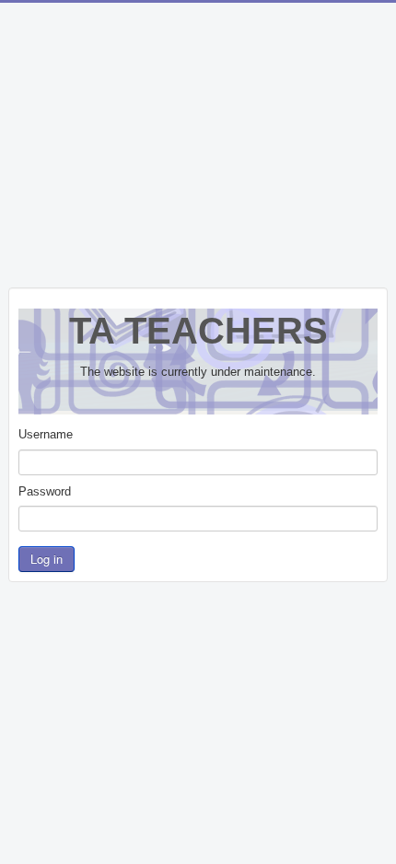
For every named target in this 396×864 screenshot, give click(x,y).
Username (45, 434)
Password (44, 491)
